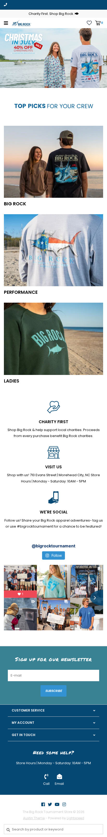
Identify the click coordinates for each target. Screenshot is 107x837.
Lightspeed (75, 818)
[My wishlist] (89, 22)
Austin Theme (34, 818)
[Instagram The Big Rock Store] (64, 804)
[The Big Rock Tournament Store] (21, 22)
